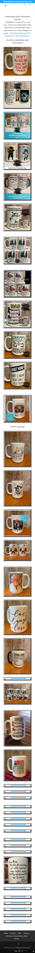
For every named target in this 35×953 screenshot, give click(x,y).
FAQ (19, 932)
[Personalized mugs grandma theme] (18, 106)
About (6, 932)
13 (26, 72)
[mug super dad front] (18, 74)
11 (23, 72)
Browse (13, 932)
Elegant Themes (23, 947)
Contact (26, 932)
